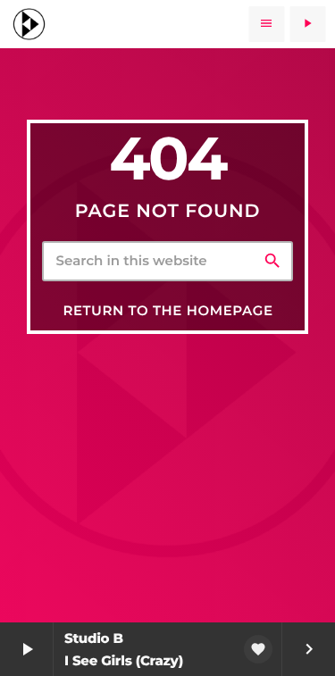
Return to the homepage (167, 310)
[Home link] (28, 24)
